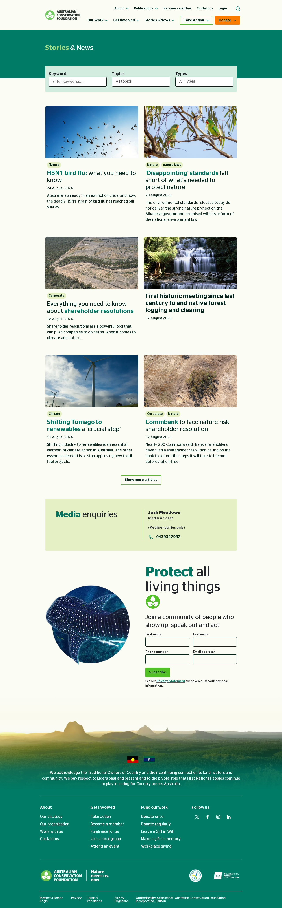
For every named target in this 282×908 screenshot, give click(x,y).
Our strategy (51, 817)
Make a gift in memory (161, 839)
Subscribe (157, 672)
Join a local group (106, 839)
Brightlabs (121, 901)
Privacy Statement (170, 681)
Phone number (156, 652)
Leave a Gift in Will (157, 832)
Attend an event (105, 846)
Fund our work (154, 807)
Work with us (51, 832)
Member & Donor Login (51, 900)
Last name (200, 634)
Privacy (76, 898)
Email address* (204, 652)
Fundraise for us (105, 832)
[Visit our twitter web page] (197, 817)
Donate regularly (156, 824)
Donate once (152, 817)
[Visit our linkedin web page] (228, 817)
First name (153, 634)
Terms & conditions (94, 900)
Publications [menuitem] (144, 8)
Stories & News (157, 20)
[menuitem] (100, 20)
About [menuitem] (119, 8)
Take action (101, 817)
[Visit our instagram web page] (218, 817)
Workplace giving (156, 846)
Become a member (107, 824)
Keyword (57, 74)
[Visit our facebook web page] (207, 817)
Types (181, 74)
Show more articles (141, 480)
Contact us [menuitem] (205, 8)
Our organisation (54, 824)
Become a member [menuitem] (177, 8)
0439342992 (168, 537)
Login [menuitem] (222, 8)
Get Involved (124, 20)
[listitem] (91, 166)
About (46, 807)
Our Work (95, 20)
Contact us (49, 839)
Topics (118, 74)
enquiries (86, 514)
